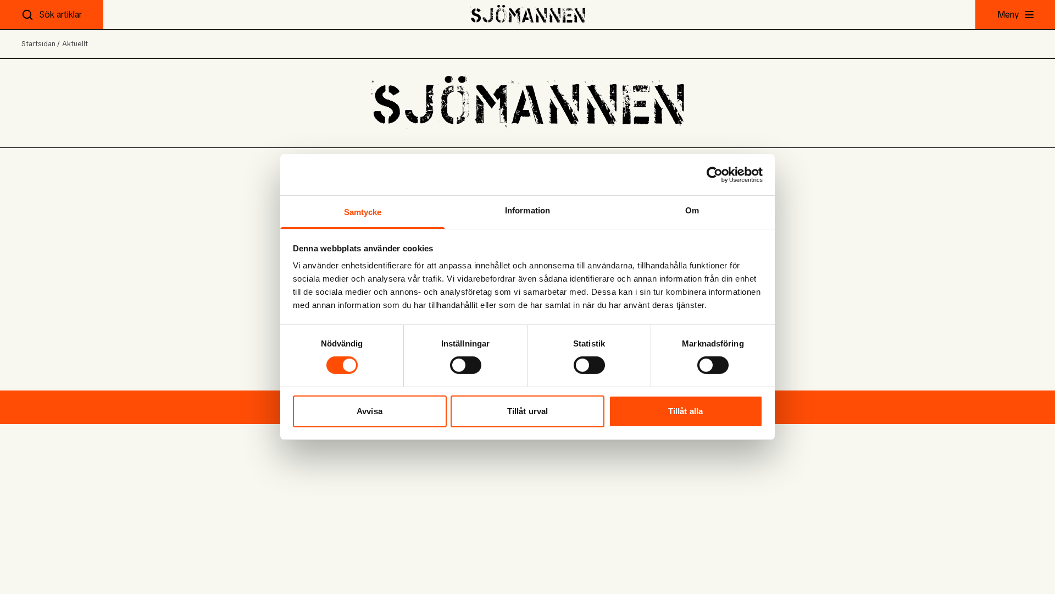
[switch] (465, 365)
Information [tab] (527, 210)
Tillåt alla (685, 411)
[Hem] (527, 14)
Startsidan (38, 43)
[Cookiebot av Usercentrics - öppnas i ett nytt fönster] (715, 174)
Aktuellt (75, 43)
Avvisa (369, 411)
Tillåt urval (527, 411)
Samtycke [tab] (363, 212)
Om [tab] (692, 210)
